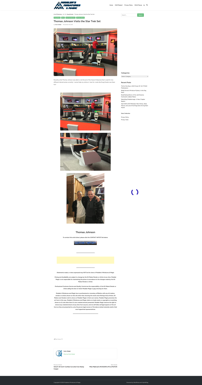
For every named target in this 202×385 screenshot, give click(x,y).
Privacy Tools (124, 119)
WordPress (136, 382)
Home (111, 5)
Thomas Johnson (80, 17)
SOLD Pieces (138, 5)
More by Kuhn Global (69, 354)
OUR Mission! (119, 5)
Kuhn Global (58, 24)
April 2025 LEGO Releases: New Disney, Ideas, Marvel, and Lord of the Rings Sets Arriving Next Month (134, 105)
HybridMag (145, 382)
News (63, 17)
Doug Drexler (57, 17)
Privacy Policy (128, 5)
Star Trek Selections (70, 17)
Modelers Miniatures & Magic (72, 382)
